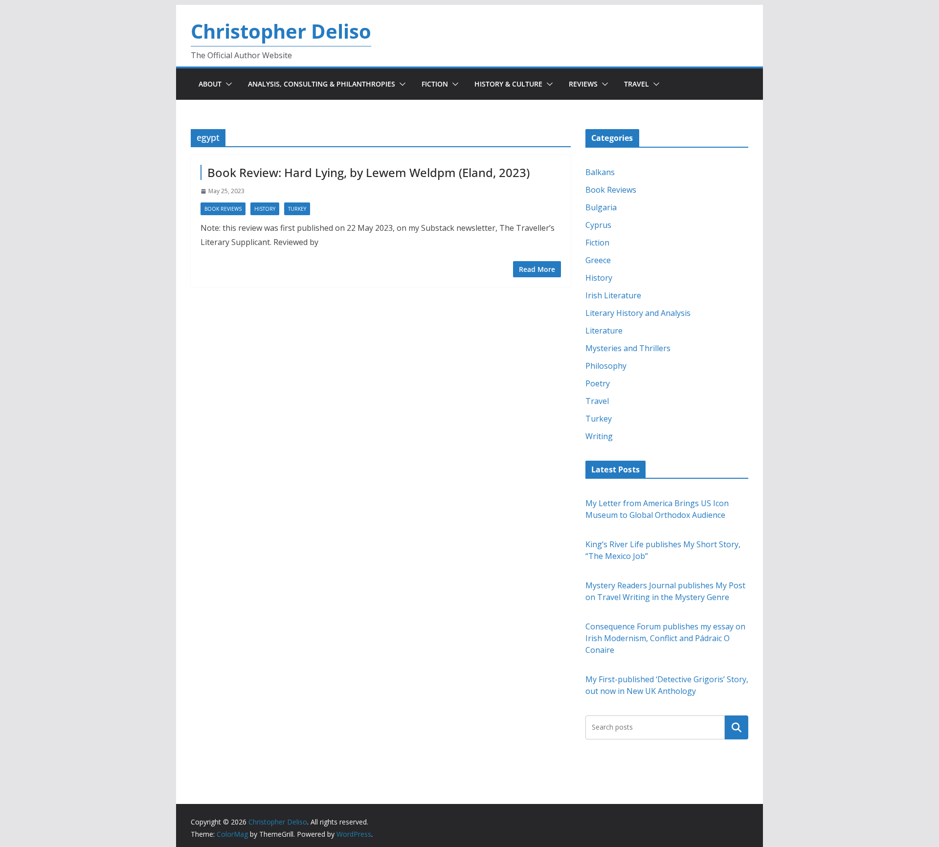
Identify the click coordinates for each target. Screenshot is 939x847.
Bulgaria (601, 207)
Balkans (600, 172)
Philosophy (605, 365)
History (264, 208)
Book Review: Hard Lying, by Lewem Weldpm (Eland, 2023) (368, 172)
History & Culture (508, 84)
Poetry (597, 383)
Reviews (583, 84)
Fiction (435, 84)
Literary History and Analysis (638, 313)
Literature (604, 330)
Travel (636, 84)
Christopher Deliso (281, 31)
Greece (598, 260)
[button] (227, 84)
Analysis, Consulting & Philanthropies (321, 84)
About (210, 84)
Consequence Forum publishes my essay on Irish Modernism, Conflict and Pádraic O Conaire (665, 638)
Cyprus (598, 225)
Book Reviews (223, 208)
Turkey (297, 208)
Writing (599, 436)
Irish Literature (613, 295)
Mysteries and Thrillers (628, 348)
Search (736, 727)
